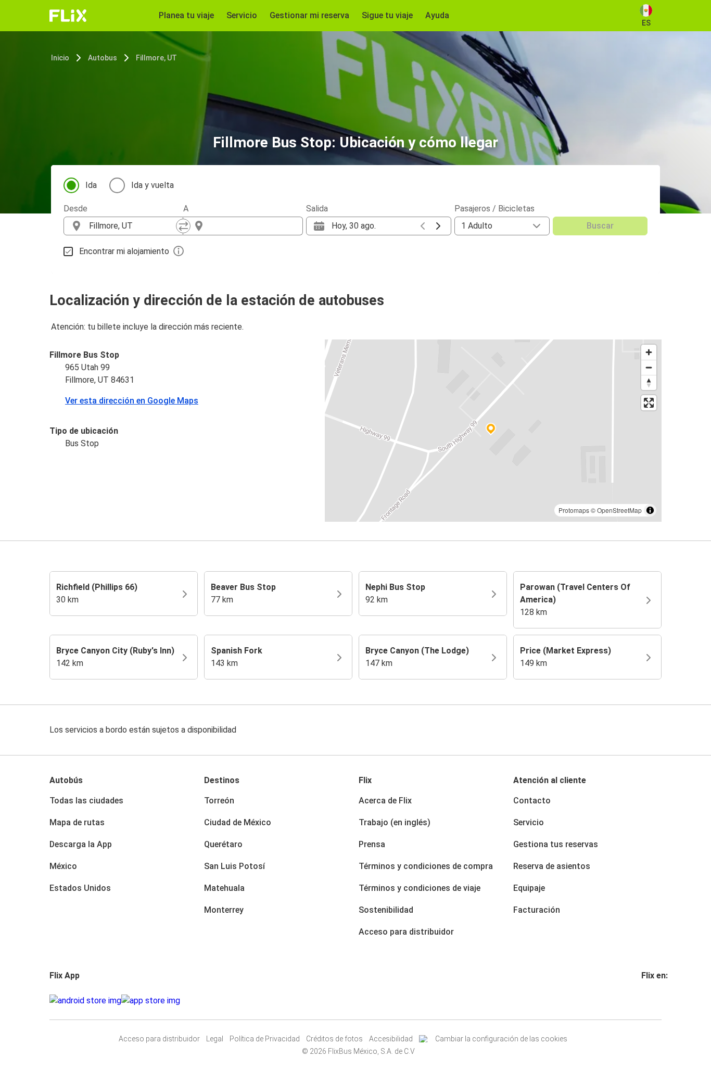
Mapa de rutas (77, 822)
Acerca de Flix (385, 800)
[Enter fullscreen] (648, 402)
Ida (91, 185)
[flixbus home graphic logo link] (68, 15)
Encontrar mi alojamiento (124, 251)
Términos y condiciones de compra (426, 866)
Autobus (102, 58)
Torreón (219, 800)
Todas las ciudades (86, 800)
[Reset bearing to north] (648, 382)
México (63, 866)
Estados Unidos (80, 888)
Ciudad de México (237, 822)
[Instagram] (645, 1000)
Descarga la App (80, 844)
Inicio (60, 58)
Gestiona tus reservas (555, 844)
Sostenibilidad (386, 910)
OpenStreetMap (619, 510)
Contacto (532, 800)
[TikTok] (658, 1000)
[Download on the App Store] (150, 1001)
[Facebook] (642, 1000)
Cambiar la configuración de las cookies (501, 1039)
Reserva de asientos (551, 866)
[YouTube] (649, 1000)
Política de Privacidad (265, 1039)
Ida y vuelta (152, 185)
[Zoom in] (648, 352)
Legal (214, 1039)
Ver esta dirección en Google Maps (131, 401)
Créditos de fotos (334, 1039)
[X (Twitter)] (655, 1000)
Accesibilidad (391, 1039)
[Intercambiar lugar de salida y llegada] (183, 226)
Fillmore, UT (156, 58)
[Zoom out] (648, 367)
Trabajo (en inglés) (394, 822)
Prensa (372, 844)
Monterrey (224, 910)
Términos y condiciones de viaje (419, 888)
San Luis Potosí (234, 866)
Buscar (600, 226)
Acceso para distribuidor (406, 932)
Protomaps (573, 510)
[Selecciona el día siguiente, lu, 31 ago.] (438, 226)
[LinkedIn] (652, 1000)
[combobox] (132, 226)
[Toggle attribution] (650, 510)
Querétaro (223, 844)
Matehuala (224, 888)
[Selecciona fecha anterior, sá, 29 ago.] (422, 226)
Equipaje (529, 888)
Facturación (536, 910)
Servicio (528, 822)
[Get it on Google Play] (85, 1001)
